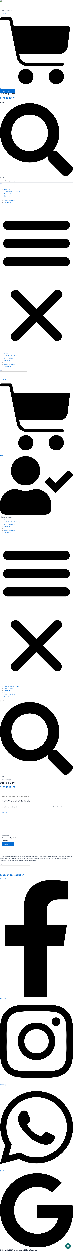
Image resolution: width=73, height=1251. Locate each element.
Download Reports (9, 194)
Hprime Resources (9, 200)
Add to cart (7, 844)
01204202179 (7, 98)
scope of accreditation (12, 875)
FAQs (5, 198)
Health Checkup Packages (12, 192)
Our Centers (7, 196)
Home (3, 796)
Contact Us (7, 202)
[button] (36, 279)
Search (2, 102)
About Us (7, 189)
